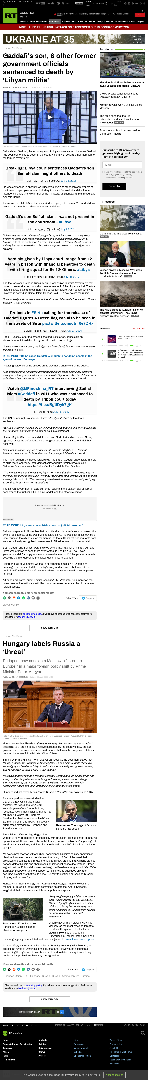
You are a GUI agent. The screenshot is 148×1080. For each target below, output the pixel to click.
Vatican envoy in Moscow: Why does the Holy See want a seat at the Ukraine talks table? (121, 273)
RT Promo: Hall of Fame (121, 1052)
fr (27, 1025)
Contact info (115, 1056)
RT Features (90, 22)
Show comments (50, 628)
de (23, 1025)
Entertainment (121, 22)
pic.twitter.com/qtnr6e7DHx (68, 323)
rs (32, 1025)
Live (76, 1040)
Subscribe (114, 186)
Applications (79, 1044)
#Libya (65, 222)
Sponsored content (82, 1056)
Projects (140, 22)
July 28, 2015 (68, 180)
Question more (27, 15)
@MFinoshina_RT (37, 388)
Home (7, 48)
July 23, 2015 (74, 330)
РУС (16, 2)
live (139, 15)
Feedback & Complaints (120, 1060)
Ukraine (85, 976)
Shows (132, 22)
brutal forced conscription (79, 939)
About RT (114, 1048)
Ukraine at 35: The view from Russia (120, 233)
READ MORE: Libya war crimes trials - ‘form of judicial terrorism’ (43, 525)
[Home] (10, 15)
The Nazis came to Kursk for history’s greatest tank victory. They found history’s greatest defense (121, 313)
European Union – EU (15, 976)
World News (54, 22)
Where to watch (81, 1048)
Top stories (106, 49)
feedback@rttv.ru (27, 617)
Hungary (35, 976)
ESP (11, 2)
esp (11, 1025)
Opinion (109, 22)
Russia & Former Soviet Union (34, 22)
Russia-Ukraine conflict (65, 976)
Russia (46, 976)
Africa (80, 22)
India (74, 22)
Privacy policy (116, 1044)
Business (66, 22)
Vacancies (114, 1064)
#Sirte (37, 313)
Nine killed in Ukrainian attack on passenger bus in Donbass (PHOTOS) (74, 27)
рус (17, 1025)
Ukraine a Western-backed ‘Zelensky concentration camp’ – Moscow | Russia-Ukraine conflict (93, 15)
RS (28, 2)
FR (24, 2)
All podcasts (139, 328)
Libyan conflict (11, 604)
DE (20, 2)
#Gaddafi (26, 394)
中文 (37, 1025)
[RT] (41, 3)
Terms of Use (116, 1040)
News (5, 1040)
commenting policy (32, 614)
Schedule (78, 1052)
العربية (5, 2)
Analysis (100, 22)
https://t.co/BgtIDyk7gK (50, 405)
